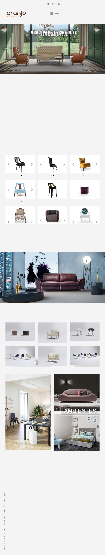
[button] (8, 164)
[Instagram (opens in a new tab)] (53, 4)
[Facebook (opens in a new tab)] (48, 4)
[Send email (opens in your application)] (58, 4)
